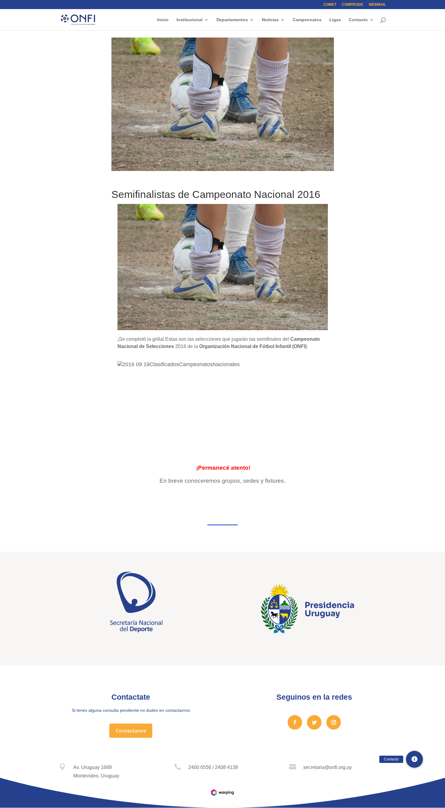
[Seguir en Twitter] (314, 722)
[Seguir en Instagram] (333, 722)
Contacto (358, 20)
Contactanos (131, 731)
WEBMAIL (377, 5)
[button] (414, 759)
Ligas (335, 20)
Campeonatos (307, 20)
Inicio (163, 20)
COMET (329, 5)
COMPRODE (352, 5)
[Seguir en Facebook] (295, 722)
